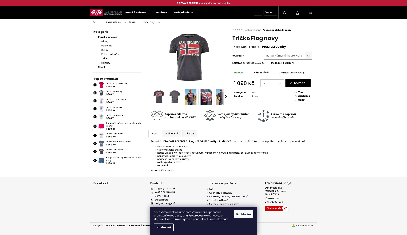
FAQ (211, 189)
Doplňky (105, 62)
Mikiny (104, 41)
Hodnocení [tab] (172, 133)
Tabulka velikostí (218, 200)
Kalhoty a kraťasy (111, 54)
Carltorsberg (162, 195)
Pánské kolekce (107, 37)
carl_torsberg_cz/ (165, 203)
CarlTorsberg (296, 72)
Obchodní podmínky (220, 192)
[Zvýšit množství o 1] (280, 83)
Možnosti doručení (282, 62)
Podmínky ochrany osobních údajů (228, 196)
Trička (105, 58)
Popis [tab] (155, 133)
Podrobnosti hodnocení (277, 30)
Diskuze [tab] (190, 133)
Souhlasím (243, 214)
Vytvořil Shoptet (305, 225)
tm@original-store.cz (166, 188)
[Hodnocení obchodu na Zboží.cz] (277, 208)
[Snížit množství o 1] (264, 83)
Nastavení (164, 227)
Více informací (218, 219)
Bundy (104, 50)
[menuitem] (137, 12)
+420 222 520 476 (165, 192)
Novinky (102, 67)
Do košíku (300, 83)
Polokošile (106, 45)
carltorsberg (161, 199)
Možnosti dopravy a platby (224, 204)
